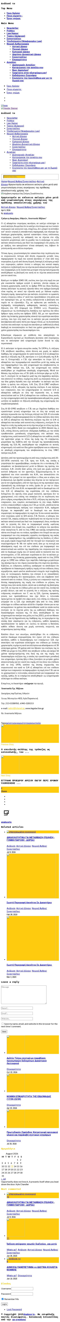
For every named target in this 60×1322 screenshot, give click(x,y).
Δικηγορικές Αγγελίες (23, 65)
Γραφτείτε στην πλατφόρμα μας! (29, 72)
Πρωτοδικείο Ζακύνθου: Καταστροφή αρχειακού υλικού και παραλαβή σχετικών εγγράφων (32, 1133)
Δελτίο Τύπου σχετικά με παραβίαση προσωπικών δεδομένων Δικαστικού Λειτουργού (27, 1061)
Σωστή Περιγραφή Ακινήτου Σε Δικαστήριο (29, 902)
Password (6, 1293)
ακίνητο (10, 723)
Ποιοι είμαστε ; (15, 16)
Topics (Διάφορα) (16, 36)
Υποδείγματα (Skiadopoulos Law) (24, 41)
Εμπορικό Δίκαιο (21, 51)
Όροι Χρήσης (13, 13)
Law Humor (13, 33)
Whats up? (12, 1249)
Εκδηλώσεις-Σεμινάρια (24, 75)
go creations (19, 1319)
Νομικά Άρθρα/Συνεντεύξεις (31, 207)
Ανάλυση (11, 846)
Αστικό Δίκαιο (19, 46)
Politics (11, 30)
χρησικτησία (34, 723)
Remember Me (11, 1299)
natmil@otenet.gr (16, 708)
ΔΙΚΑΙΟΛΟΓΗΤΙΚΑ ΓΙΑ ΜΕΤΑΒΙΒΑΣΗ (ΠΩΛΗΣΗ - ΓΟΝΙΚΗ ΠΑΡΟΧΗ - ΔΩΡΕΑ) (31, 838)
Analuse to (29, 1314)
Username (6, 1288)
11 (8, 1238)
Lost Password (14, 1309)
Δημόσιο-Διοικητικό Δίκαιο (26, 54)
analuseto (8, 213)
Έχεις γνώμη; (14, 18)
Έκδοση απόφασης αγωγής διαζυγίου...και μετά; (32, 1244)
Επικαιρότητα (19, 59)
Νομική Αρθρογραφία (18, 44)
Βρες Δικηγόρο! (20, 70)
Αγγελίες (11, 62)
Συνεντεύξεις (14, 38)
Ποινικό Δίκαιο (20, 49)
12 (8, 1196)
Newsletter (13, 28)
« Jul (3, 1179)
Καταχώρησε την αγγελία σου (27, 67)
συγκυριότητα (21, 723)
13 (12, 1166)
